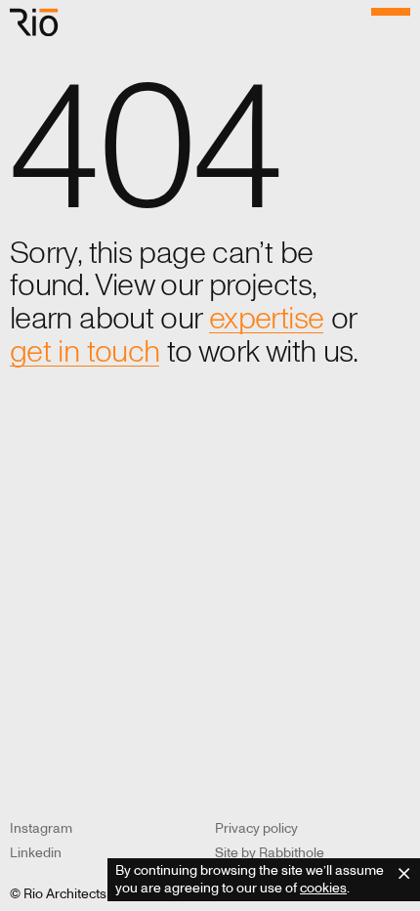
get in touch (84, 352)
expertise (266, 319)
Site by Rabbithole (269, 853)
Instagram (41, 828)
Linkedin (36, 853)
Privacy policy (256, 828)
